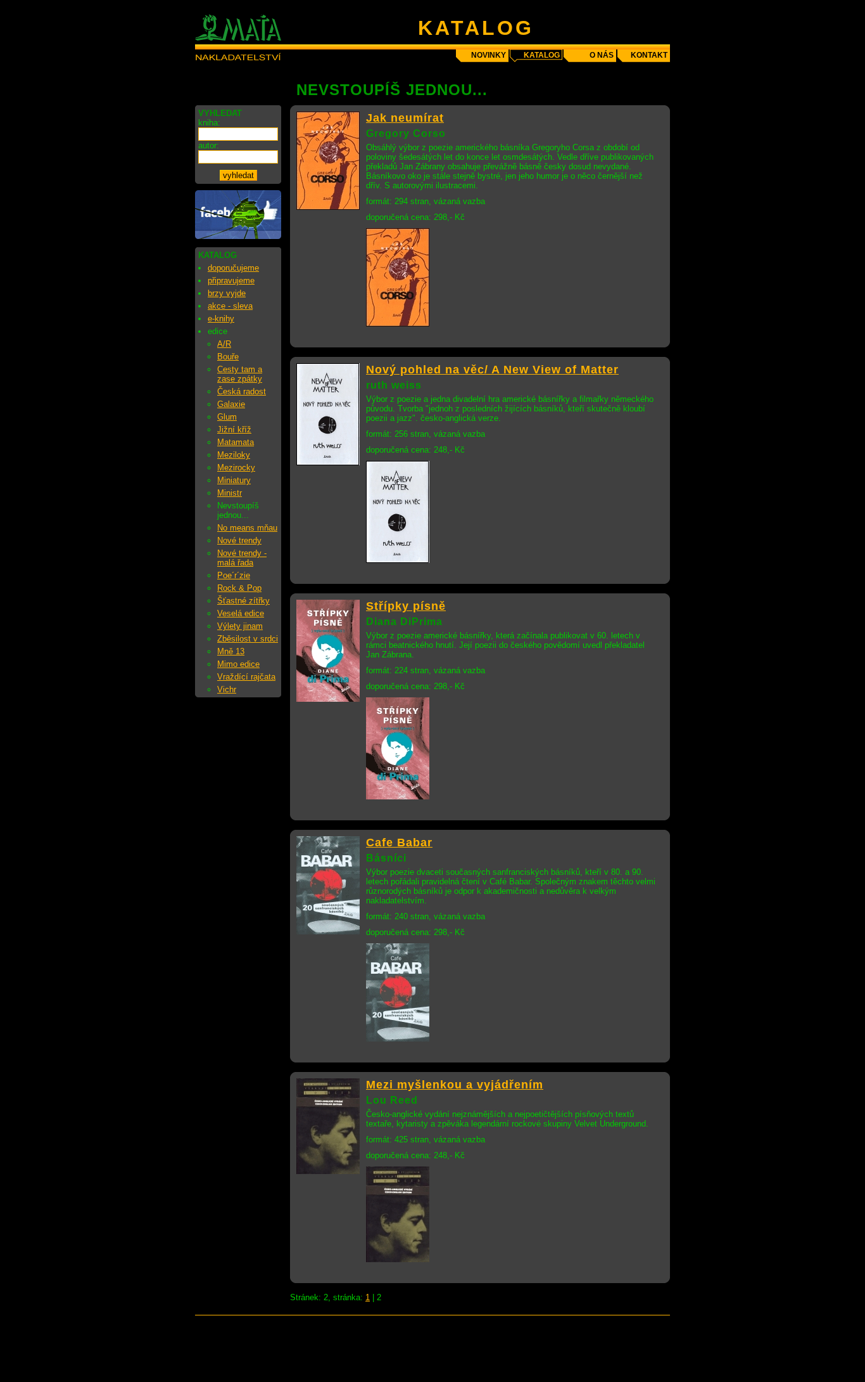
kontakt (649, 55)
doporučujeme (233, 268)
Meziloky (233, 455)
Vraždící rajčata (246, 676)
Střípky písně (406, 606)
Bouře (228, 356)
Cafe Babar (399, 842)
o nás (602, 55)
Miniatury (234, 480)
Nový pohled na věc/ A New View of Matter (492, 369)
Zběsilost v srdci (247, 638)
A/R (224, 344)
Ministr (229, 493)
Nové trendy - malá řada (242, 557)
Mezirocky (236, 467)
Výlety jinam (240, 626)
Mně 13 (230, 651)
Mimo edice (238, 664)
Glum (227, 417)
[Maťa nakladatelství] (238, 236)
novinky (488, 55)
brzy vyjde (227, 293)
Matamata (235, 442)
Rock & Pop (239, 588)
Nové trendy (239, 540)
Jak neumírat (405, 118)
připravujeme (231, 280)
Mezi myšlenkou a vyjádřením (454, 1084)
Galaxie (231, 404)
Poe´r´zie (233, 575)
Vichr (226, 689)
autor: (208, 145)
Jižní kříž (234, 429)
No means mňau (247, 528)
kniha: (209, 122)
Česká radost (241, 391)
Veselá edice (240, 613)
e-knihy (221, 318)
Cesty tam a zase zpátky (239, 374)
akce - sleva (230, 306)
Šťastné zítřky (243, 600)
